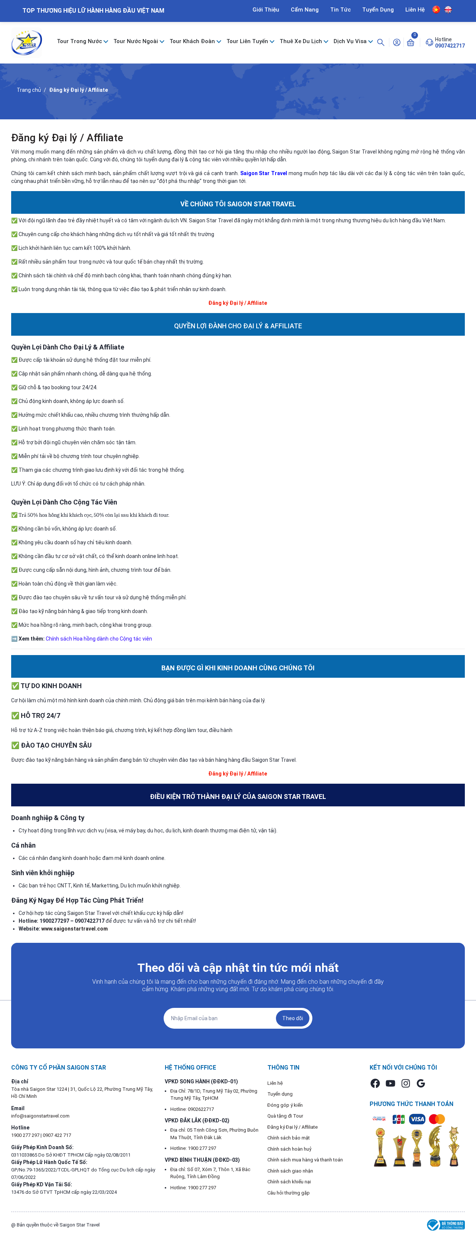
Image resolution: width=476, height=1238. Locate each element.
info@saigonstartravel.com (40, 1116)
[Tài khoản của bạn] (397, 42)
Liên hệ (275, 1083)
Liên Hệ (415, 9)
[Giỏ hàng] (410, 42)
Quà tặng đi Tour (285, 1116)
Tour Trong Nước (80, 41)
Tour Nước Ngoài (136, 41)
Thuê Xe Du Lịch (302, 41)
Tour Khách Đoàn (193, 41)
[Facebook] (375, 1083)
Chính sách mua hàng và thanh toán (305, 1160)
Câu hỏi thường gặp (288, 1193)
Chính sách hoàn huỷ (289, 1149)
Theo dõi (292, 1018)
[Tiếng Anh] (448, 9)
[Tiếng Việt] (436, 10)
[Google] (421, 1083)
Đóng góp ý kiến (285, 1105)
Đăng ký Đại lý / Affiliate (67, 138)
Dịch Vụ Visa (351, 41)
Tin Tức (340, 9)
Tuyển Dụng (378, 9)
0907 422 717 (57, 1135)
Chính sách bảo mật (288, 1138)
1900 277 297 (26, 1135)
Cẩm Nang (305, 9)
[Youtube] (390, 1083)
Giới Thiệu (266, 9)
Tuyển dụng (280, 1094)
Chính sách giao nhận (290, 1171)
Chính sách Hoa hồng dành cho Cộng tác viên (99, 639)
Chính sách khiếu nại (289, 1181)
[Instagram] (405, 1083)
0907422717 (450, 45)
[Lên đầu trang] (464, 1215)
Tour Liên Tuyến (248, 41)
